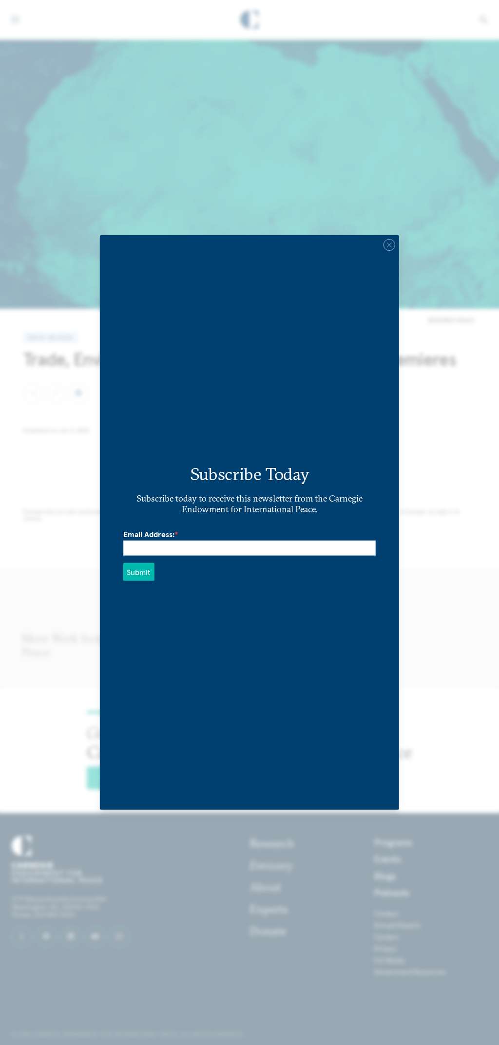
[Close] (389, 245)
